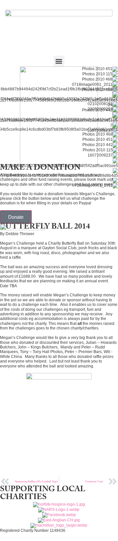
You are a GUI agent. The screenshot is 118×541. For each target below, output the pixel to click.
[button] (59, 61)
